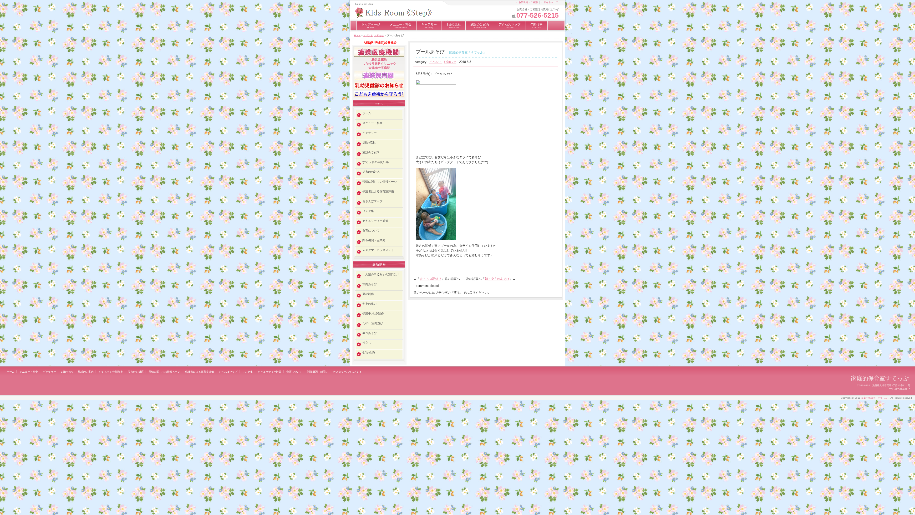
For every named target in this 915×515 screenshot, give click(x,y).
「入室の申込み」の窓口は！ (381, 274)
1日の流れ (454, 26)
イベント (368, 35)
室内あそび (369, 284)
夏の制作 (368, 294)
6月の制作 (369, 352)
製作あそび (369, 333)
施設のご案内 (479, 26)
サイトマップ (551, 2)
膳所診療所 (379, 59)
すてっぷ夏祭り (430, 279)
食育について (371, 230)
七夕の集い (369, 303)
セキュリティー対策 (375, 220)
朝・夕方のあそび (497, 279)
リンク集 (368, 211)
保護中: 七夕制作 (373, 313)
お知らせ (379, 35)
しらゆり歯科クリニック (379, 63)
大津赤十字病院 (379, 68)
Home (357, 35)
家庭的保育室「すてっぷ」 (875, 398)
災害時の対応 (371, 172)
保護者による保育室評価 (378, 191)
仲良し (366, 343)
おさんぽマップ (372, 201)
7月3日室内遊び (372, 323)
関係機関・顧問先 (373, 240)
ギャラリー (429, 26)
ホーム (366, 113)
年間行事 (536, 26)
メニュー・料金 (401, 26)
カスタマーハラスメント (378, 250)
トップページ (370, 26)
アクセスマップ (509, 26)
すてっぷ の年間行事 (375, 162)
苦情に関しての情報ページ (379, 181)
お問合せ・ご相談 (528, 2)
